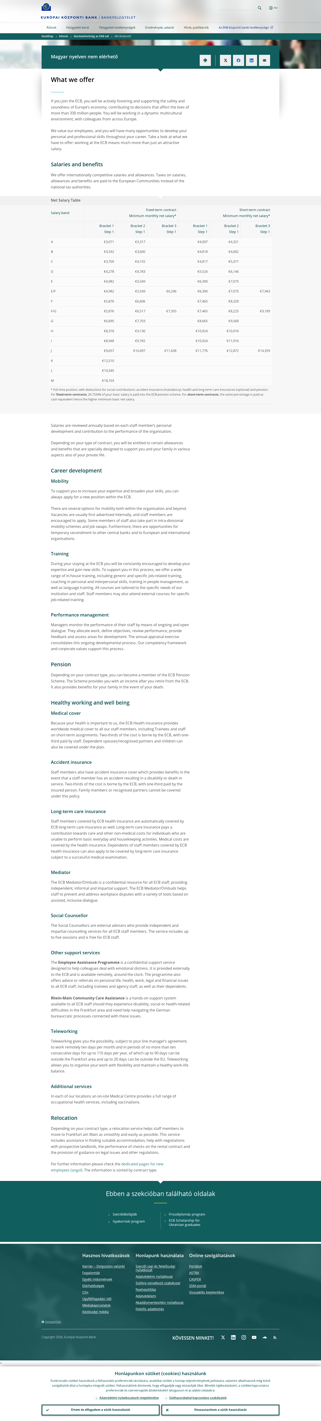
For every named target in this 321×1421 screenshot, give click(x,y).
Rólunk (51, 27)
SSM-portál (197, 1286)
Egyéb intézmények (97, 1279)
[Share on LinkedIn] (251, 60)
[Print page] (205, 60)
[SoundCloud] (264, 1337)
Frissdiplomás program (187, 1214)
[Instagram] (243, 1337)
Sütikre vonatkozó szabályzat (158, 1283)
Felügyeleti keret (77, 27)
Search (260, 8)
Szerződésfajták (125, 1214)
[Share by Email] (264, 60)
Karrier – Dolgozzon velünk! (103, 1266)
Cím (85, 1292)
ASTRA (194, 1273)
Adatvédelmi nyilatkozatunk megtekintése (129, 1398)
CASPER (195, 1279)
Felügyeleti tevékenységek (117, 27)
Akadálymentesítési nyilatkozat (160, 1303)
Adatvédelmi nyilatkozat (154, 1276)
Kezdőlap (47, 36)
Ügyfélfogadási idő (96, 1299)
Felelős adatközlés (150, 1309)
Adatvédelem (146, 1296)
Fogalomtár (91, 1273)
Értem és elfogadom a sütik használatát (100, 1410)
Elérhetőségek (93, 1286)
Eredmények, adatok (159, 27)
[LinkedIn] (233, 1337)
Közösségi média (95, 1312)
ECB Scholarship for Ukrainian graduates (184, 1223)
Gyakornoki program (129, 1221)
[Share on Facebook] (238, 60)
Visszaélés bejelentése (206, 1292)
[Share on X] (225, 60)
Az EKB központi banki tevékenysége (244, 27)
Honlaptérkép (53, 1322)
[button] (266, 8)
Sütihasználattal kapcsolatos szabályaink (198, 1398)
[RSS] (274, 1337)
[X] (222, 1337)
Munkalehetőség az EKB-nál (91, 36)
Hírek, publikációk (196, 27)
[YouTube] (254, 1337)
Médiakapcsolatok (96, 1305)
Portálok (195, 1266)
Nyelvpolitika (146, 1289)
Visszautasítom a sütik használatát (220, 1410)
